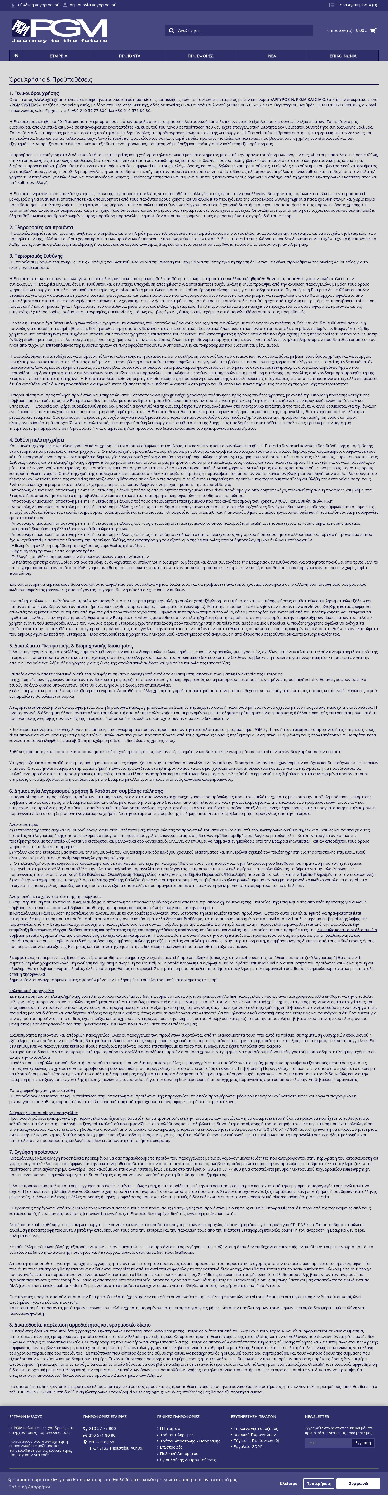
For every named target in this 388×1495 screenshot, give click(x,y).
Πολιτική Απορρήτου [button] (29, 1487)
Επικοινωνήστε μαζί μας (256, 1428)
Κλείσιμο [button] (288, 1483)
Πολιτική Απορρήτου (179, 1453)
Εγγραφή (363, 1442)
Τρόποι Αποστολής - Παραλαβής (190, 1441)
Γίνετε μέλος (20, 1441)
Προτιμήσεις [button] (318, 1483)
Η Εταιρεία (170, 1428)
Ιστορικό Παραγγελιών (255, 1434)
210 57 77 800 (102, 1428)
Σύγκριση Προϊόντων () (256, 1440)
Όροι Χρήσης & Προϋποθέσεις (188, 1459)
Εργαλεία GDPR (248, 1446)
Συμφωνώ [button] (358, 1483)
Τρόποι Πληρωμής (177, 1434)
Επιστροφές (171, 1447)
